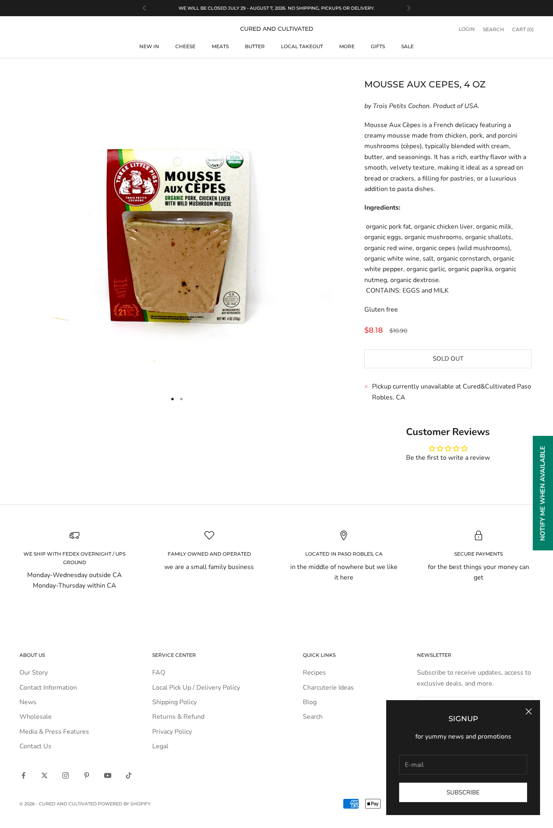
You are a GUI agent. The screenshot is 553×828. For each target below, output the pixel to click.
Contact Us (35, 746)
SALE (407, 46)
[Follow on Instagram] (66, 775)
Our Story (33, 672)
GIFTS (378, 46)
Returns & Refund (178, 716)
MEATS (220, 46)
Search (313, 716)
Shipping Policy (174, 702)
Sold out (448, 359)
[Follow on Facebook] (23, 775)
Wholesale (35, 716)
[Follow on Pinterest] (87, 775)
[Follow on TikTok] (129, 775)
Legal (160, 746)
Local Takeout (302, 46)
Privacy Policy (172, 731)
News (27, 702)
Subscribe (463, 792)
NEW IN (149, 46)
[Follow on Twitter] (44, 775)
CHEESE (185, 46)
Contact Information (48, 687)
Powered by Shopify (124, 804)
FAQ (158, 672)
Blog (310, 702)
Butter (255, 46)
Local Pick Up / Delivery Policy (196, 687)
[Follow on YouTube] (108, 775)
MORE (347, 46)
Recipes (314, 672)
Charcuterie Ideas (328, 687)
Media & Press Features (54, 731)
